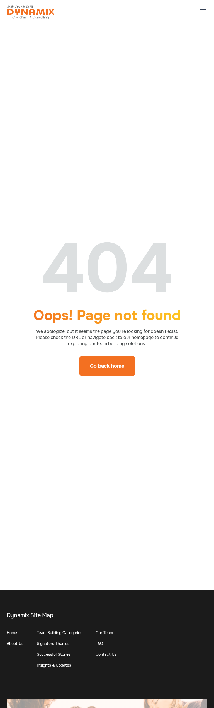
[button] (201, 12)
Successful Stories (53, 654)
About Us (15, 643)
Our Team (104, 632)
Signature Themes (53, 643)
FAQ (99, 643)
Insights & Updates (54, 665)
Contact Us (106, 654)
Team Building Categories (59, 632)
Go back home (107, 366)
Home (12, 632)
